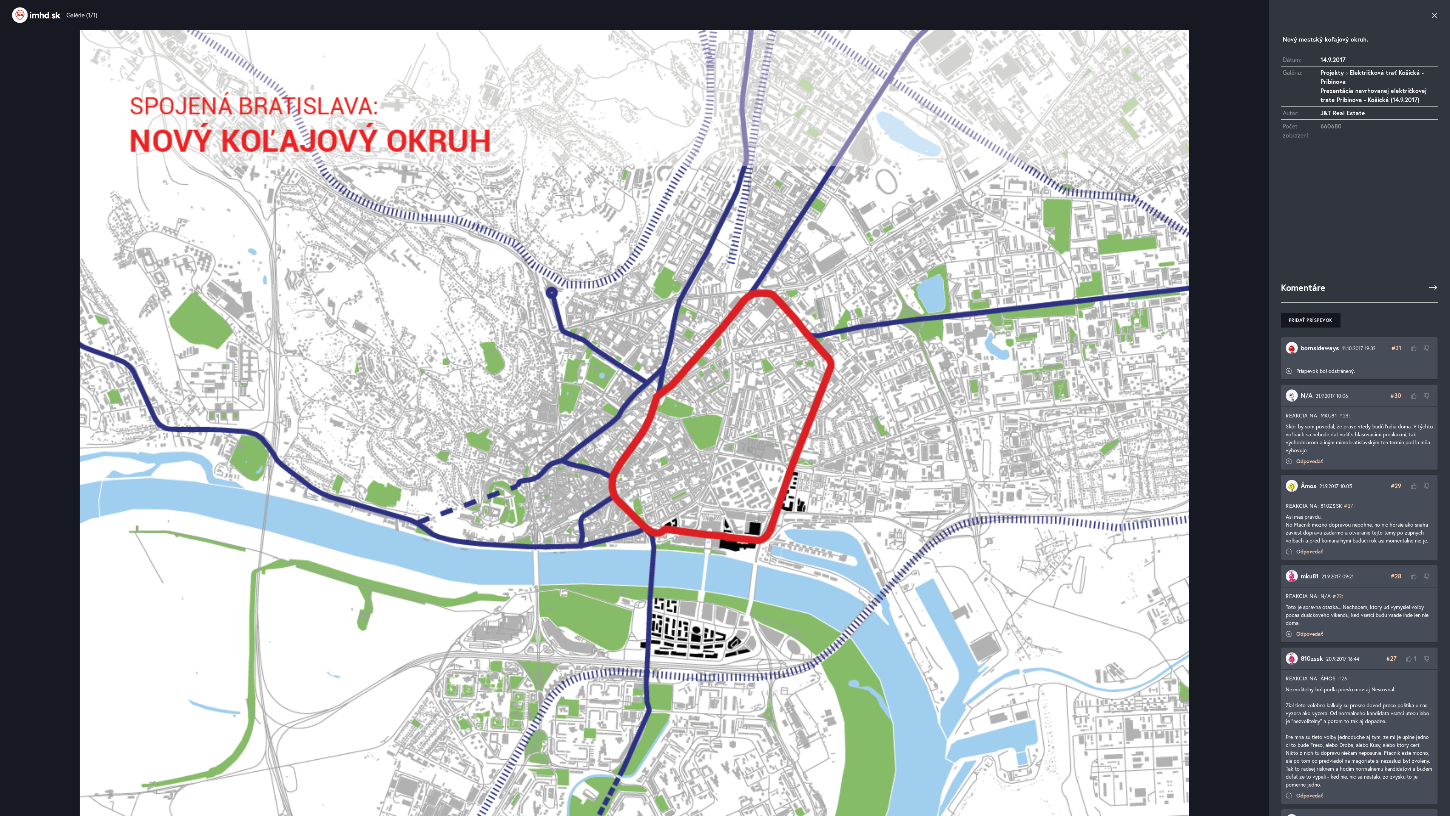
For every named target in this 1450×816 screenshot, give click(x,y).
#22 (1337, 596)
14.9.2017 (1332, 59)
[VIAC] (1433, 287)
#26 (1343, 678)
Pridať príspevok (1311, 320)
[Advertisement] (1359, 214)
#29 (1396, 486)
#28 (1344, 415)
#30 (1395, 395)
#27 (1348, 505)
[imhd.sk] (36, 15)
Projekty (1332, 72)
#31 (1396, 348)
